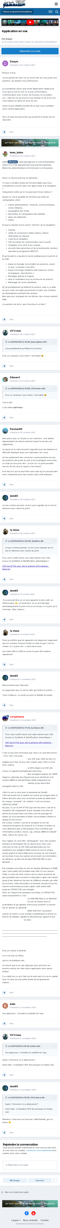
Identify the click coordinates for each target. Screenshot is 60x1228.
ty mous (14, 529)
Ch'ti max (15, 330)
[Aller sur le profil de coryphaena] (5, 718)
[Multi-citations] (4, 132)
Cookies (45, 1220)
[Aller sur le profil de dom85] (5, 498)
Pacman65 (16, 429)
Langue (15, 1220)
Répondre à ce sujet (30, 51)
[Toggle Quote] (6, 342)
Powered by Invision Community (30, 1224)
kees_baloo (16, 152)
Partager (16, 1180)
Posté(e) (22, 65)
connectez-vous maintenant (39, 1150)
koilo (12, 1004)
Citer (11, 132)
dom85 (14, 495)
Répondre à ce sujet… (18, 1165)
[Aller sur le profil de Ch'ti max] (5, 333)
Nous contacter (30, 1220)
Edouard (15, 377)
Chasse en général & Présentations (40, 42)
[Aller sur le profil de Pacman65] (5, 431)
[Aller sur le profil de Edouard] (5, 379)
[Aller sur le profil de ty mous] (5, 532)
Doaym (9, 39)
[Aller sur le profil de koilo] (5, 1006)
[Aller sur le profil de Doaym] (5, 63)
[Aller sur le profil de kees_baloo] (5, 154)
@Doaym (13, 162)
